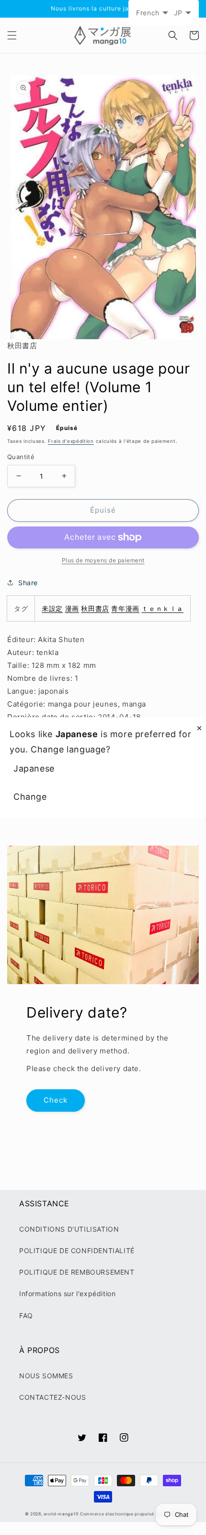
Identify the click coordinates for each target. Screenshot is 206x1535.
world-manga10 (61, 1514)
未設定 (52, 608)
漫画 (72, 608)
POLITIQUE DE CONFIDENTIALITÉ (77, 1250)
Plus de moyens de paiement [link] (103, 560)
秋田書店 (95, 608)
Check (56, 1100)
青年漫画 (125, 608)
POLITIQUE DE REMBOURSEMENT (77, 1272)
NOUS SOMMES (46, 1376)
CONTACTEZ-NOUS (52, 1397)
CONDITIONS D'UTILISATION (69, 1229)
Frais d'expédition (71, 441)
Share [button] (28, 583)
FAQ (26, 1315)
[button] (12, 35)
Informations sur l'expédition (67, 1293)
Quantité (20, 457)
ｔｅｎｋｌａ (162, 608)
